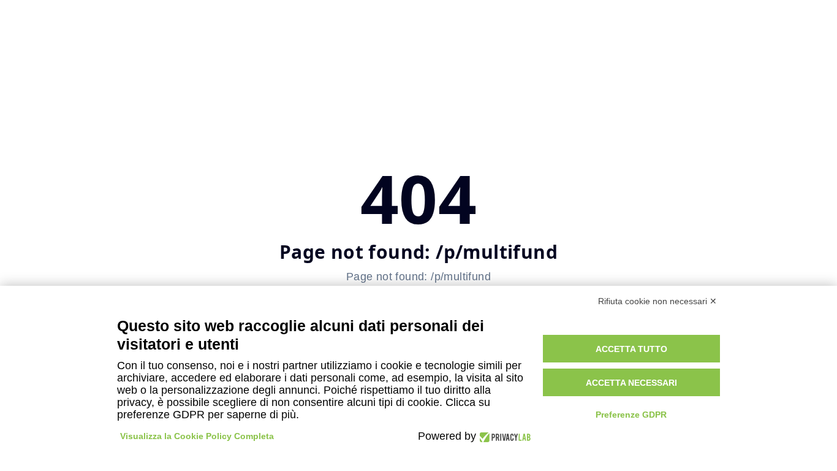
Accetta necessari (631, 383)
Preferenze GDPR (631, 414)
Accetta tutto (631, 349)
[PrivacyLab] (503, 436)
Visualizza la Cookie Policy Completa (197, 436)
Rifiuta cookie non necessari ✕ (657, 301)
